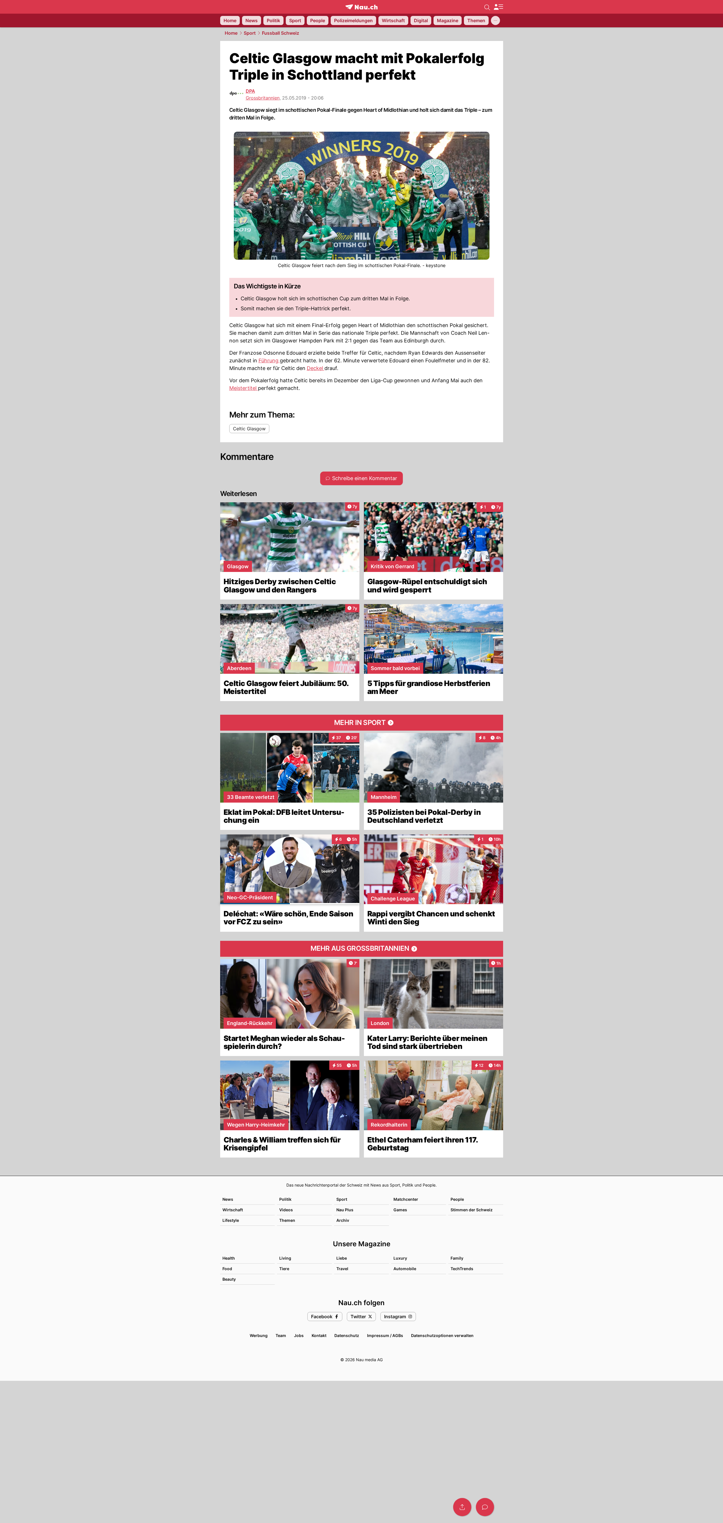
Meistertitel (243, 388)
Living (285, 1258)
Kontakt (319, 1335)
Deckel (315, 368)
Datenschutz (346, 1335)
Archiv (342, 1220)
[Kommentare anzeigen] (485, 1507)
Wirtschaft (232, 1209)
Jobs (299, 1335)
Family (457, 1258)
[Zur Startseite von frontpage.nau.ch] (361, 7)
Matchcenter (405, 1199)
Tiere (284, 1268)
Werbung (259, 1335)
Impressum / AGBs (385, 1335)
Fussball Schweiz (280, 33)
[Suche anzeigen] (487, 6)
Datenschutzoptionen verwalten (442, 1335)
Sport (250, 33)
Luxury (400, 1258)
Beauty (229, 1279)
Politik (285, 1199)
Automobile (404, 1268)
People (457, 1199)
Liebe (341, 1258)
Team (281, 1335)
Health (228, 1258)
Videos (286, 1209)
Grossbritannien (263, 98)
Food (227, 1268)
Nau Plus (344, 1209)
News (227, 1199)
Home (231, 33)
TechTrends (462, 1268)
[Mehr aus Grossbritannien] (361, 949)
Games (400, 1209)
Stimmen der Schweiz (472, 1209)
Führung (269, 360)
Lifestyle (230, 1220)
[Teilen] (462, 1507)
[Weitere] (495, 20)
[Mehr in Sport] (361, 723)
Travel (342, 1268)
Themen (287, 1220)
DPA (250, 91)
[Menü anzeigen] (498, 7)
